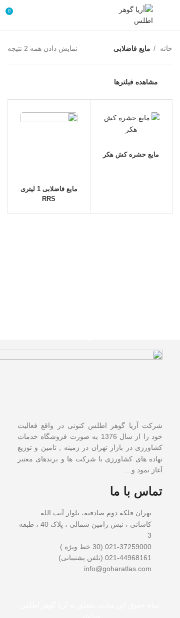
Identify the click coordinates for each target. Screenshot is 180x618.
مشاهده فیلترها (136, 82)
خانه (165, 48)
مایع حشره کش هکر (131, 154)
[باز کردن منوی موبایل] (168, 15)
